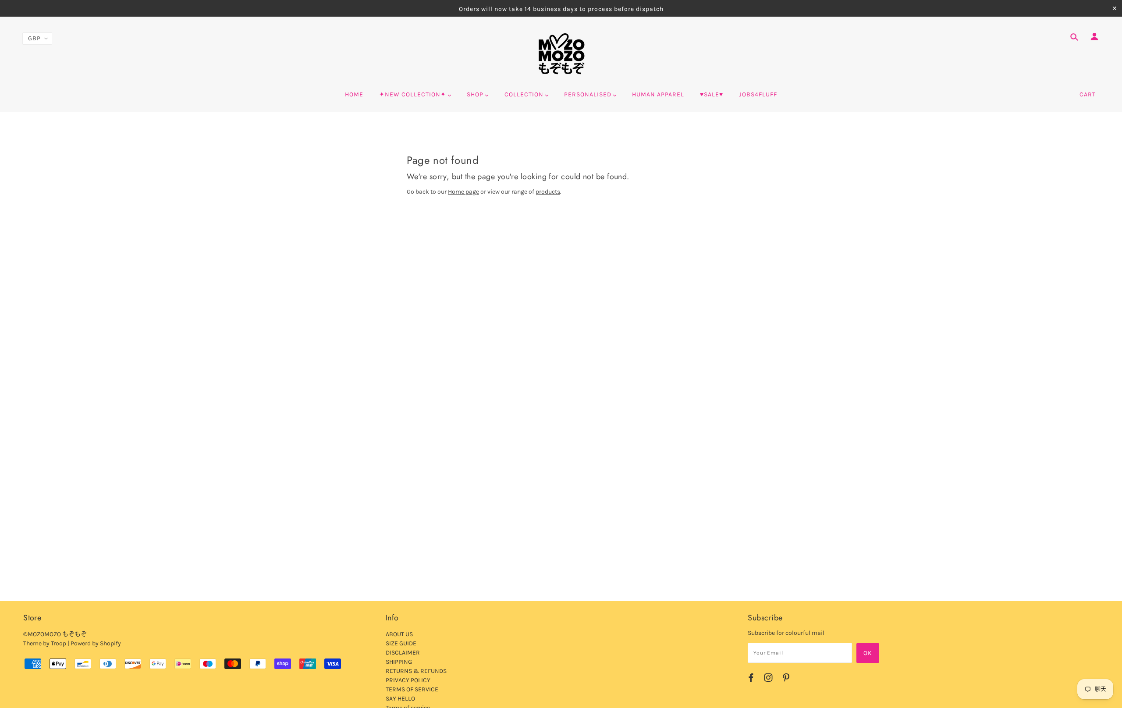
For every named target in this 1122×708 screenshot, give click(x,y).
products (548, 191)
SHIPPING (399, 662)
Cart (1087, 94)
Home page (463, 191)
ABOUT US (399, 634)
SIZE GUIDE (401, 643)
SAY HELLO (400, 698)
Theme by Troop (44, 643)
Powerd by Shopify (96, 643)
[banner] (561, 54)
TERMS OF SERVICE (412, 689)
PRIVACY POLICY (408, 680)
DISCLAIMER (403, 652)
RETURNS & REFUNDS (416, 671)
